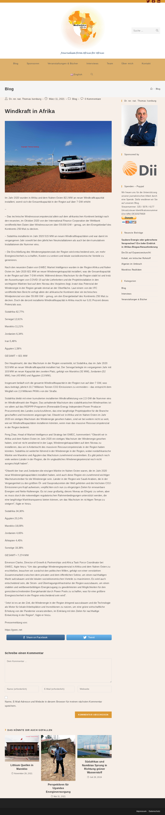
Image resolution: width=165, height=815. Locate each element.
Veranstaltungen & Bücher (134, 299)
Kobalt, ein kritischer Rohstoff (136, 258)
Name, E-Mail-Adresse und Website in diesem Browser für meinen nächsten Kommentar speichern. (53, 703)
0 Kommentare (93, 99)
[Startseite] (151, 89)
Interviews (126, 294)
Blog (74, 99)
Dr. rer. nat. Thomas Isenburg (25, 99)
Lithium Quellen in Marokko (21, 767)
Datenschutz (154, 811)
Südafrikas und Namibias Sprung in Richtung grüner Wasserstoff (94, 767)
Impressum (141, 811)
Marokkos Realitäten (131, 269)
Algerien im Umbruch (131, 264)
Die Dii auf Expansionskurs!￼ (136, 252)
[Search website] (92, 74)
